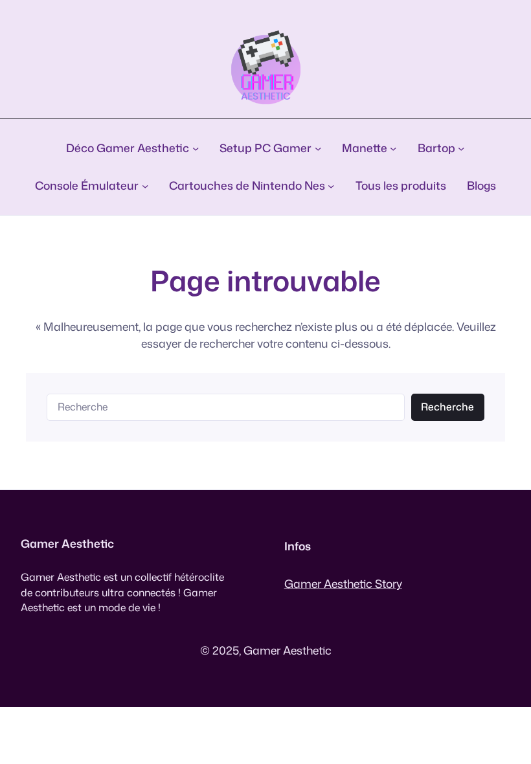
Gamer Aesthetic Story (343, 584)
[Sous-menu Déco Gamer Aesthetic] (195, 148)
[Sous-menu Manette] (393, 148)
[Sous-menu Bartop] (461, 148)
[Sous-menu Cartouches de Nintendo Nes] (331, 186)
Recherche (447, 406)
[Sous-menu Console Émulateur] (145, 186)
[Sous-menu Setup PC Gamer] (318, 148)
